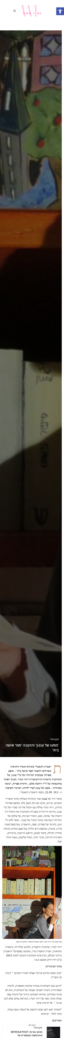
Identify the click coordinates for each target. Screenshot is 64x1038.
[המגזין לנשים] (32, 11)
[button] (60, 11)
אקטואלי (54, 739)
